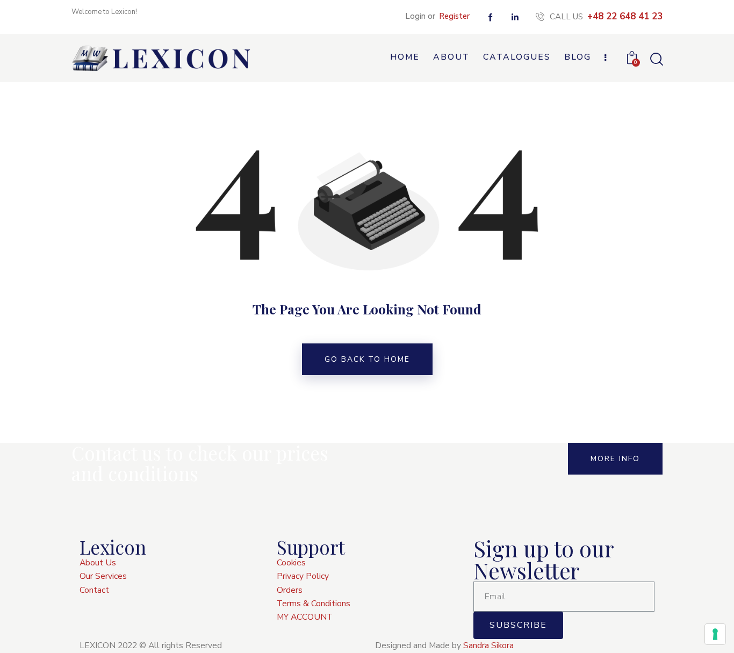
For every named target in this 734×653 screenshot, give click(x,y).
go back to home (367, 359)
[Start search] (656, 59)
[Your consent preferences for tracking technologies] (715, 634)
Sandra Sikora (488, 645)
